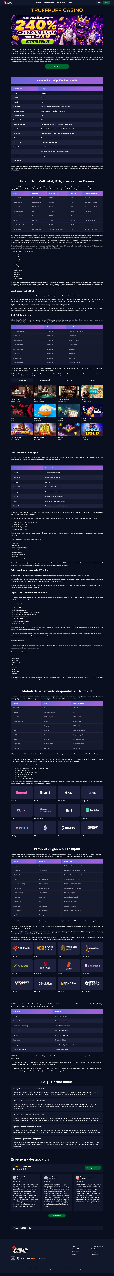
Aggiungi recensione (93, 1168)
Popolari (20, 380)
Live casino (44, 380)
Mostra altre (57, 1215)
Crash (67, 380)
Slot (91, 380)
